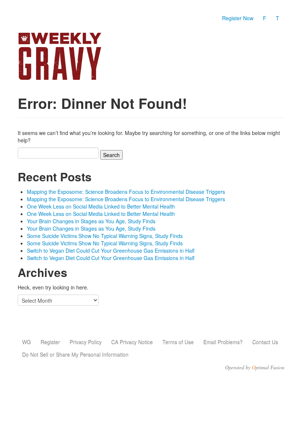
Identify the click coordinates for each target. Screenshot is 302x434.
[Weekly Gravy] (60, 57)
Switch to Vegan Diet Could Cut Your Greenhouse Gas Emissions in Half (110, 250)
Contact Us (265, 342)
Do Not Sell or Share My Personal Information (75, 354)
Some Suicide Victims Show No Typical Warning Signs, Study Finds (105, 235)
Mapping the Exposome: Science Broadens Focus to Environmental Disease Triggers (126, 191)
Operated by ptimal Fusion (254, 367)
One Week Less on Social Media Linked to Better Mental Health (101, 206)
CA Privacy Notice (132, 342)
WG (26, 342)
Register (50, 342)
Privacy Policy (86, 342)
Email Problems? (223, 342)
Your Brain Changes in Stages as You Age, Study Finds (91, 221)
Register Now (237, 18)
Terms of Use (178, 342)
